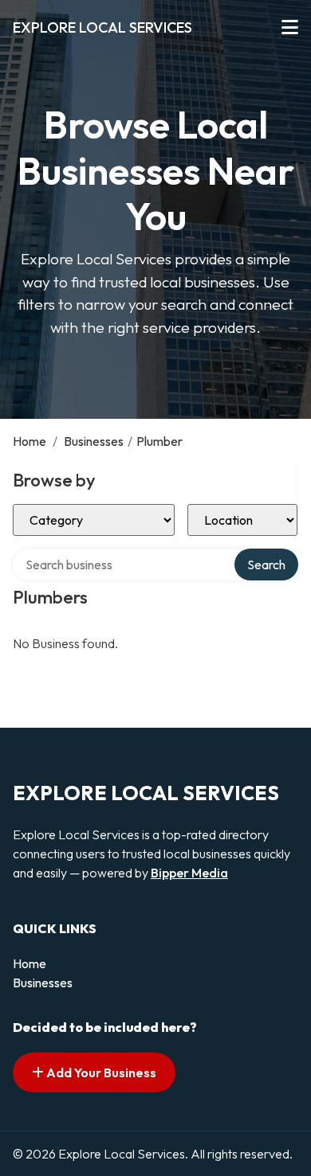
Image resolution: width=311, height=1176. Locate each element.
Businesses (94, 441)
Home (29, 441)
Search (266, 564)
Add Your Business (100, 1072)
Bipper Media (189, 873)
